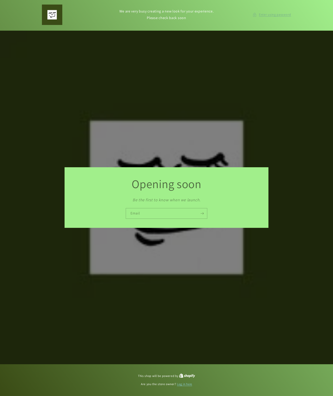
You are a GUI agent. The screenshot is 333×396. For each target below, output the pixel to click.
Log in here (184, 384)
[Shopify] (187, 376)
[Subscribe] (202, 213)
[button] (272, 14)
